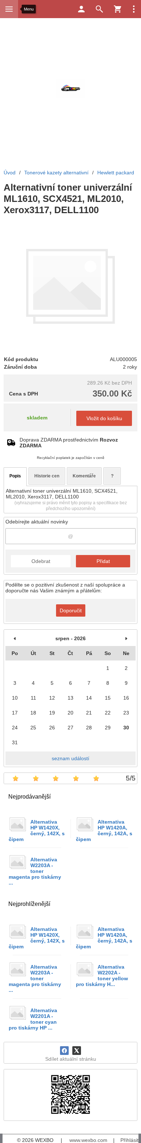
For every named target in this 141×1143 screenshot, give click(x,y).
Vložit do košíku (104, 418)
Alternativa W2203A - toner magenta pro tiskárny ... (35, 871)
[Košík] (117, 9)
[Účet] (81, 9)
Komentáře (84, 476)
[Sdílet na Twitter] (76, 1050)
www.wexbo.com (88, 1140)
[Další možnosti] (134, 9)
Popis (15, 476)
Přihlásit (129, 1140)
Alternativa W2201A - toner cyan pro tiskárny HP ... (33, 1019)
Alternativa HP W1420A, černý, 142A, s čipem (104, 830)
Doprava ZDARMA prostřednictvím (69, 442)
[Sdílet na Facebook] (64, 1050)
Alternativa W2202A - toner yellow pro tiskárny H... (102, 975)
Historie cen (46, 476)
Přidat (103, 561)
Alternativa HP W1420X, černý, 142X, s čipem (37, 830)
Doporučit (71, 610)
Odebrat (40, 561)
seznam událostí (70, 758)
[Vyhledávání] (99, 9)
